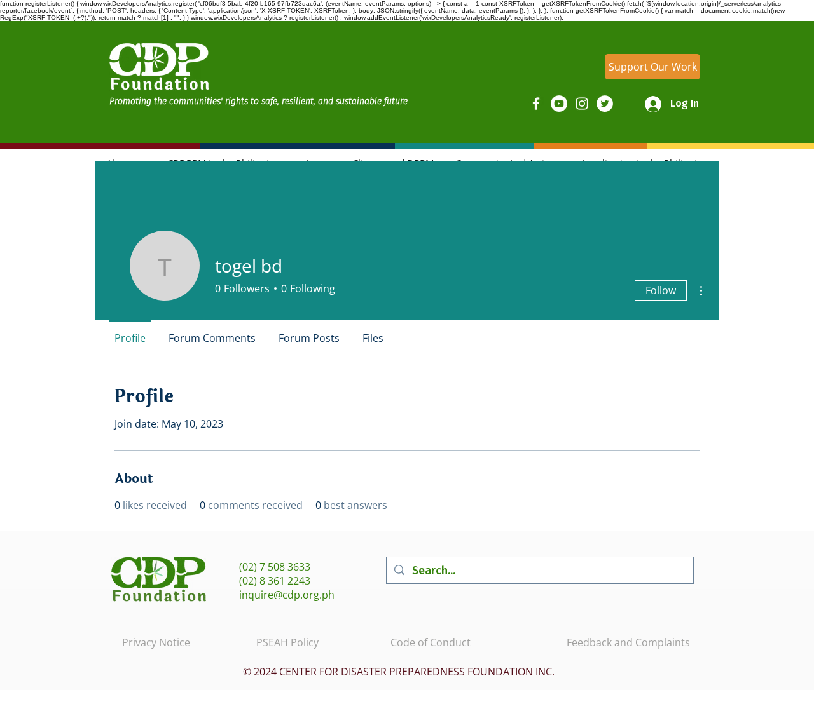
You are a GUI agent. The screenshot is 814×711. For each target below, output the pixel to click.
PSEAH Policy (287, 642)
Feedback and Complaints (628, 642)
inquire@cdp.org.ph (287, 595)
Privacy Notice (156, 642)
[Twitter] (605, 103)
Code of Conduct (430, 642)
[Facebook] (536, 103)
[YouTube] (559, 103)
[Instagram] (582, 103)
